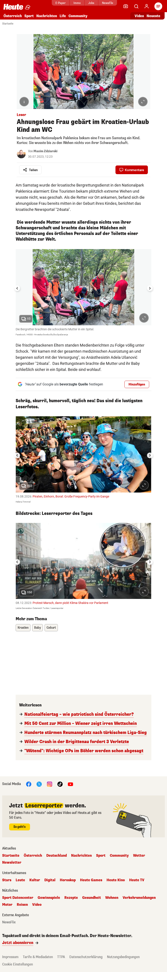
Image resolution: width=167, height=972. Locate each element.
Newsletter (11, 862)
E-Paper (60, 3)
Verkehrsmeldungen (139, 898)
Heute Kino (116, 880)
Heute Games (91, 880)
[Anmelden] (146, 6)
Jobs (91, 3)
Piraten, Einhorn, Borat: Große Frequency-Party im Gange (71, 496)
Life (63, 16)
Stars (6, 880)
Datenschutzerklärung (86, 957)
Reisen (22, 905)
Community (77, 16)
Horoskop (68, 880)
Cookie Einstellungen (17, 964)
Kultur (34, 880)
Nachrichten (81, 855)
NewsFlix (107, 3)
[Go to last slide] (17, 288)
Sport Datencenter (17, 898)
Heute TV (136, 880)
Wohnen (111, 898)
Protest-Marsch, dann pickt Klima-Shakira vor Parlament (70, 603)
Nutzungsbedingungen (123, 957)
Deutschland (56, 855)
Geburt (51, 628)
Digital (49, 880)
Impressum (10, 957)
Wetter (139, 855)
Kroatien (23, 628)
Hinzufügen (137, 384)
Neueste (153, 16)
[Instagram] (49, 784)
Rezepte (71, 898)
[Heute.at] (13, 7)
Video (139, 16)
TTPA (61, 957)
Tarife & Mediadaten (38, 957)
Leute (20, 880)
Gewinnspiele (49, 898)
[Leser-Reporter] (125, 6)
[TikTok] (60, 784)
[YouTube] (70, 784)
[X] (39, 784)
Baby (37, 628)
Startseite (7, 23)
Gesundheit (91, 898)
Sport (29, 16)
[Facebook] (28, 784)
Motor (7, 905)
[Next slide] (150, 288)
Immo (77, 3)
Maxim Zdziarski (45, 151)
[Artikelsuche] (136, 6)
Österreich (12, 16)
